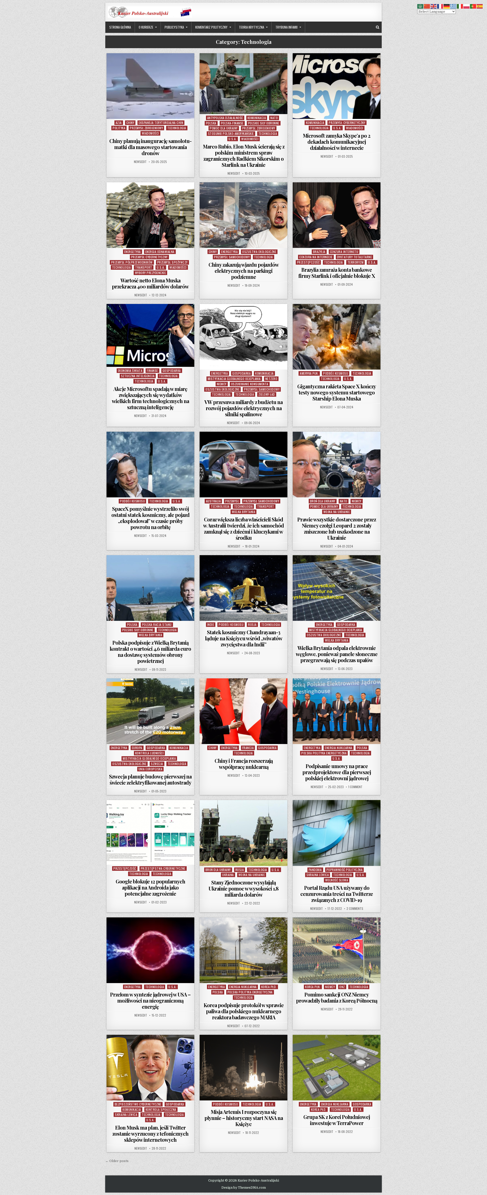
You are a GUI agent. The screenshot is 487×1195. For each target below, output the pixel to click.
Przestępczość (308, 262)
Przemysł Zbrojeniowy (146, 128)
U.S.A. (233, 139)
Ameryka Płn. (309, 373)
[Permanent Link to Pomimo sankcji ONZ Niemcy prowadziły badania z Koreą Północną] (336, 950)
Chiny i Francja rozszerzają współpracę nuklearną (244, 763)
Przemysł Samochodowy (232, 257)
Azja (119, 122)
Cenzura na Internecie (316, 257)
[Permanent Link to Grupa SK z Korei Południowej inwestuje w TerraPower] (336, 1067)
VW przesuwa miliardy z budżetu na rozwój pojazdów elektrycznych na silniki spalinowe (243, 408)
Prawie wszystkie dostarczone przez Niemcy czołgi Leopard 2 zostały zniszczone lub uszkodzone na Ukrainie (336, 528)
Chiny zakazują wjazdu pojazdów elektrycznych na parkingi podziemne (243, 270)
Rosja (252, 624)
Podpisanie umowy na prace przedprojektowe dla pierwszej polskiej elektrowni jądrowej (336, 772)
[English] (433, 6)
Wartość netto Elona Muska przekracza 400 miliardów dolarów (150, 283)
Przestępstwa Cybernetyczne (163, 868)
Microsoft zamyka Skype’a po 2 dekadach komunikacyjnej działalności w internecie (336, 141)
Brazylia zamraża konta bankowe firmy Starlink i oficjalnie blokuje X (336, 272)
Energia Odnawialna (160, 251)
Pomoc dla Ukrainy (224, 128)
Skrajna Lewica (317, 875)
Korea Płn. (313, 987)
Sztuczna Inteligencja (138, 376)
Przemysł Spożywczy (172, 262)
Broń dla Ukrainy (322, 501)
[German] (447, 6)
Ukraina (228, 875)
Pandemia (315, 869)
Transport (143, 267)
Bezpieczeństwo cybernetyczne (138, 1104)
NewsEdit (140, 161)
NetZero (271, 378)
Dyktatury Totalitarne (354, 257)
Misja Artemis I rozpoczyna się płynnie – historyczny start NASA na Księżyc (243, 1117)
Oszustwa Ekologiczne (259, 251)
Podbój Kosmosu (335, 373)
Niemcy (222, 384)
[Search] (377, 27)
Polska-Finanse (232, 123)
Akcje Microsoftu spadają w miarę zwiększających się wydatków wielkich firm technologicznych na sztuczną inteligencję (150, 397)
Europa (137, 748)
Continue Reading (151, 112)
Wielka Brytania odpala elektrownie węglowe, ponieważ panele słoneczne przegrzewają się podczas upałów (336, 653)
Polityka (119, 128)
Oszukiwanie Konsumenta (249, 384)
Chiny (130, 122)
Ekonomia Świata (130, 370)
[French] (440, 6)
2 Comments (354, 908)
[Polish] (466, 6)
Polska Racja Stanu (157, 624)
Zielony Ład (266, 394)
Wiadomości (150, 133)
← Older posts (117, 1161)
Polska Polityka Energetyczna (323, 753)
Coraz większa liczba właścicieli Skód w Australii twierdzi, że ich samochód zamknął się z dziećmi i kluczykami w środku (243, 528)
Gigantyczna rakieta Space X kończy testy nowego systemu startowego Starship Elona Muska (336, 392)
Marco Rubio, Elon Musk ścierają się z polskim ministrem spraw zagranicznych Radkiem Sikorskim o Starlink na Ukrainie (243, 155)
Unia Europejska (150, 769)
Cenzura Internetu (344, 251)
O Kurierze (146, 27)
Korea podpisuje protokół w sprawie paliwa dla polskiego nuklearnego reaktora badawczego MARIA (244, 1011)
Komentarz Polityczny (211, 27)
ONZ (342, 987)
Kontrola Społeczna (161, 1109)
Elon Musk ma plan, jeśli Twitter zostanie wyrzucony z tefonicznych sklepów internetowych (150, 1133)
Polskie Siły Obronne (263, 123)
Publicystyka (174, 27)
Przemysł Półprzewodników (132, 262)
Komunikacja (257, 118)
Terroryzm (355, 262)
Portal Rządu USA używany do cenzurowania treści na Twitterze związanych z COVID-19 (336, 893)
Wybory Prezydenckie (150, 272)
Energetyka (132, 251)
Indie (210, 624)
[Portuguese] (473, 6)
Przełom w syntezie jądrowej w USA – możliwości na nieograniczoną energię (150, 1000)
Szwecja (157, 764)
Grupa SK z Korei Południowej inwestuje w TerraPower (336, 1119)
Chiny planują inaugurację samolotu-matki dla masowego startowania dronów (150, 146)
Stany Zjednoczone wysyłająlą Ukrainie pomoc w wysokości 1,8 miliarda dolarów (243, 888)
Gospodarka (172, 370)
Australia (213, 501)
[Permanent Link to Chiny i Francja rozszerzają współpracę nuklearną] (243, 711)
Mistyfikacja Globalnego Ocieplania (234, 378)
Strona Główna (120, 27)
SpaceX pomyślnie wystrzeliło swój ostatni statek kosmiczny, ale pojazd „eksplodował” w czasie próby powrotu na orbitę (150, 517)
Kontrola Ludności (149, 753)
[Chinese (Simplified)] (427, 6)
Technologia (176, 128)
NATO (274, 118)
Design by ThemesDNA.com (243, 1187)
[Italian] (460, 6)
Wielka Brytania (243, 512)
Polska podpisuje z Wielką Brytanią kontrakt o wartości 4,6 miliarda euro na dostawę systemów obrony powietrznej (150, 651)
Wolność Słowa (336, 880)
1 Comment (355, 786)
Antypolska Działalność (225, 118)
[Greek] (453, 6)
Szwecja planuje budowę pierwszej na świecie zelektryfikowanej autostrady (150, 779)
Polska (211, 123)
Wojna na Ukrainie (336, 512)
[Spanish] (480, 6)
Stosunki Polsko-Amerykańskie (231, 133)
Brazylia (319, 251)
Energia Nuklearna (338, 748)
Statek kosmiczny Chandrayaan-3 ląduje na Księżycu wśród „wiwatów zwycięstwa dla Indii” (243, 638)
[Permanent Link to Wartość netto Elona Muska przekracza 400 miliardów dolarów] (150, 215)
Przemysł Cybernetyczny (347, 122)
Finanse (152, 370)
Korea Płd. (269, 987)
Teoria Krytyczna (251, 27)
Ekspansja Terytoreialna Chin (161, 122)
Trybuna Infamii (286, 27)
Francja (248, 748)
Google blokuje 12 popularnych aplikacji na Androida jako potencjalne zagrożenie (150, 887)
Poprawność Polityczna (344, 869)
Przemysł (232, 501)
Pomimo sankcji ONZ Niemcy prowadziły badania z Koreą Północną (336, 997)
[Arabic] (420, 6)
